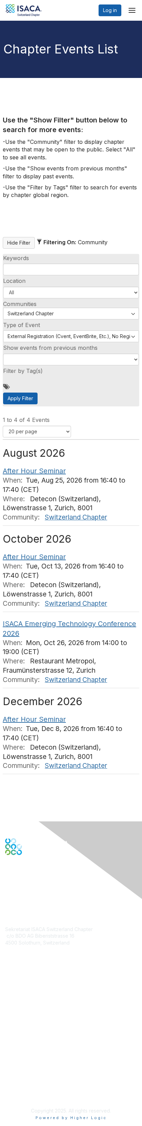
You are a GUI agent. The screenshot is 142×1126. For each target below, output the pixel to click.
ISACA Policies (21, 1070)
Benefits (14, 999)
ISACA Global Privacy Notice (37, 1083)
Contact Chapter (23, 953)
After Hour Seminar (34, 471)
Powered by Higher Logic (71, 1117)
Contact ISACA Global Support (40, 1016)
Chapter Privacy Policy (31, 1093)
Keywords (16, 258)
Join (10, 993)
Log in (110, 10)
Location (14, 280)
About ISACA (19, 1056)
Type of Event (21, 325)
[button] (71, 292)
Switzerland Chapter (76, 517)
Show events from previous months (50, 347)
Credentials (18, 1006)
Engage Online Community (35, 889)
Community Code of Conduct (38, 1063)
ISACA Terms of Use (28, 1076)
